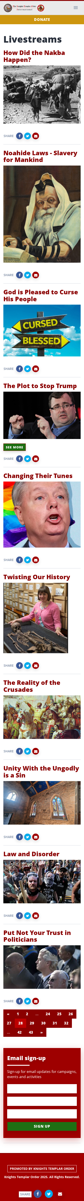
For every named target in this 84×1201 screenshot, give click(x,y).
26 (71, 1013)
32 (66, 1023)
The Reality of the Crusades (31, 686)
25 (59, 1013)
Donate (42, 19)
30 (43, 1023)
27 (9, 1023)
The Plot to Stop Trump (40, 385)
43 (31, 1032)
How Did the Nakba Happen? (34, 56)
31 (55, 1023)
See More (14, 447)
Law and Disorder (31, 853)
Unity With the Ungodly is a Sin (41, 771)
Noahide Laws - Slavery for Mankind (40, 156)
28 (20, 1023)
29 (32, 1023)
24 (48, 1013)
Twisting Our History (36, 576)
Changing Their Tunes (38, 475)
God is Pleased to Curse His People (40, 295)
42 (19, 1032)
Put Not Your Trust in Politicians (37, 936)
